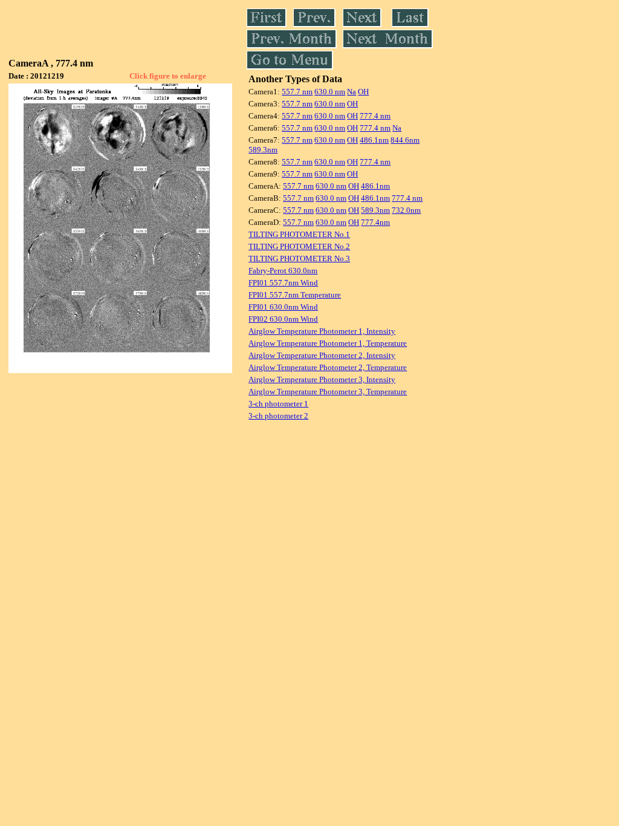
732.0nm (406, 210)
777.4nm (375, 222)
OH (363, 91)
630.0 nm (329, 91)
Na (351, 91)
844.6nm (405, 140)
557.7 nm (297, 91)
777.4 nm (375, 115)
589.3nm (262, 149)
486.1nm (374, 140)
